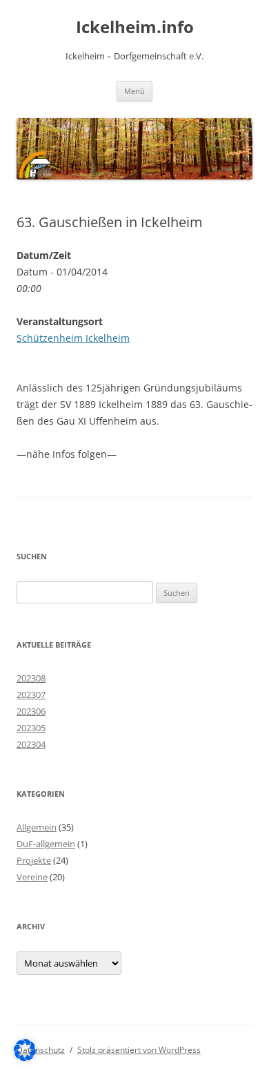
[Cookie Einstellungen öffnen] (25, 1057)
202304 (31, 744)
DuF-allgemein (46, 843)
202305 (31, 727)
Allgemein (37, 827)
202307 (31, 694)
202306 (31, 711)
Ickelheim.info (135, 27)
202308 (31, 678)
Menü (134, 91)
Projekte (34, 860)
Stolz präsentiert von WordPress (139, 1050)
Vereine (32, 877)
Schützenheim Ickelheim (73, 338)
